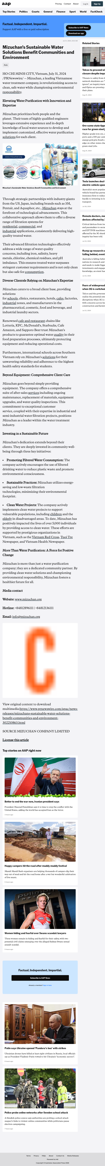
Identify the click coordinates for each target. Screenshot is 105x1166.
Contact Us (60, 1156)
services (33, 392)
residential (10, 226)
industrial (9, 231)
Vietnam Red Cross (45, 537)
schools (12, 298)
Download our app (76, 33)
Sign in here (47, 985)
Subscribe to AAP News (78, 27)
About (75, 4)
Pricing (58, 4)
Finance (60, 11)
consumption (34, 271)
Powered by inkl (52, 1159)
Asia (6, 65)
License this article (16, 740)
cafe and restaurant (31, 320)
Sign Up (97, 4)
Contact (67, 4)
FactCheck (96, 11)
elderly (7, 518)
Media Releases (73, 1156)
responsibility (12, 92)
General (48, 11)
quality (59, 334)
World (83, 11)
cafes (59, 298)
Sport (72, 11)
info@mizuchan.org (26, 616)
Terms (28, 1156)
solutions (9, 136)
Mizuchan (49, 208)
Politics (23, 11)
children (56, 514)
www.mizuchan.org (28, 599)
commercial (27, 226)
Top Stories (9, 11)
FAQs (44, 1156)
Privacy (36, 1156)
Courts (35, 11)
